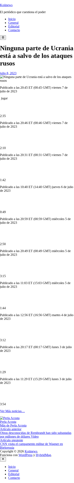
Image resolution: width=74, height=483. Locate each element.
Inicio (12, 19)
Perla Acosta (8, 421)
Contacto (14, 30)
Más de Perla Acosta (13, 425)
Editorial (13, 26)
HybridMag (43, 455)
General (13, 22)
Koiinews (6, 5)
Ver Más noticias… (12, 411)
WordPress (25, 455)
